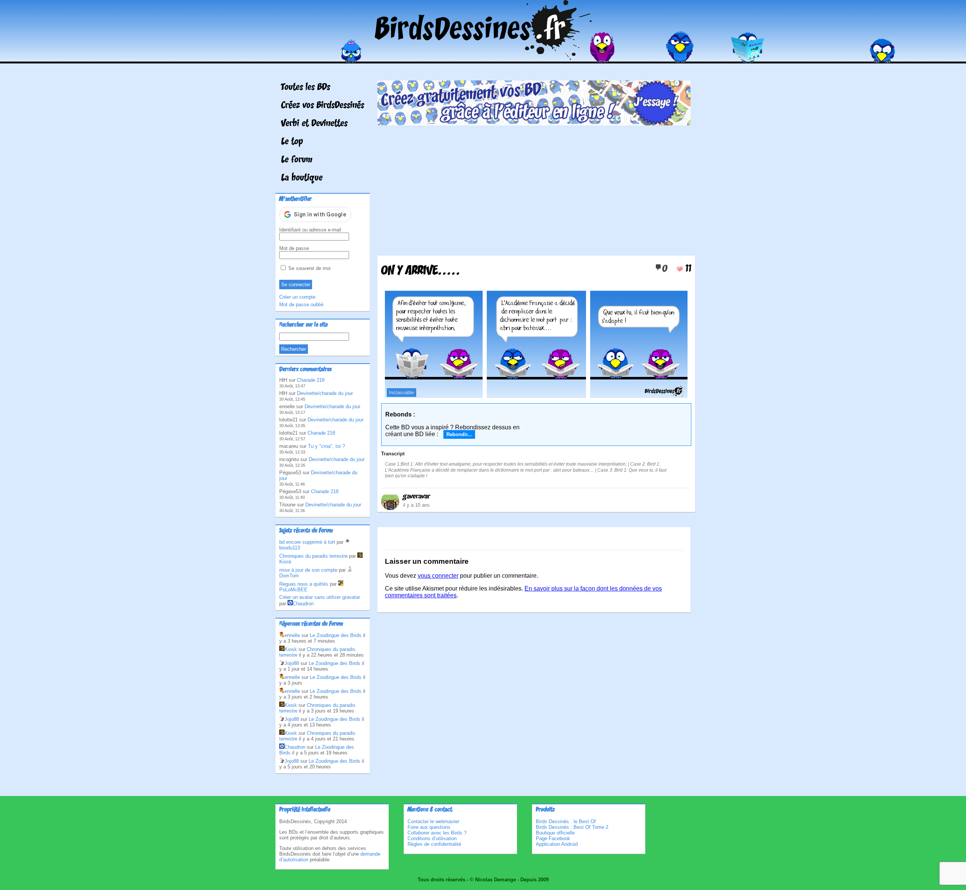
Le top (292, 142)
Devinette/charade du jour (325, 393)
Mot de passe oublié (301, 304)
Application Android (557, 844)
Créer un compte (297, 297)
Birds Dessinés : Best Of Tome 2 (572, 827)
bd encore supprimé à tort (307, 542)
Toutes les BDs (305, 87)
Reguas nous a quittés (303, 584)
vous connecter (438, 575)
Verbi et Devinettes (314, 124)
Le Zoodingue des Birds (335, 635)
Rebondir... (459, 434)
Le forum (296, 160)
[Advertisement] (534, 188)
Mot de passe (294, 248)
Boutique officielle (555, 833)
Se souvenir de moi (309, 268)
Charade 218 (311, 380)
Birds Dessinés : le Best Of (566, 821)
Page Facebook (553, 838)
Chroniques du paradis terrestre (313, 556)
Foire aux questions (429, 827)
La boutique (302, 178)
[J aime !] (680, 269)
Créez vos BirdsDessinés (322, 105)
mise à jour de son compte (308, 570)
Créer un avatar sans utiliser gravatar (319, 597)
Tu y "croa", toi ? (326, 446)
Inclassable (401, 392)
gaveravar (416, 496)
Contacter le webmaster (433, 821)
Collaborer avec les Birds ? (437, 833)
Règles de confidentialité (434, 844)
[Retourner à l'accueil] (483, 58)
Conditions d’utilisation (432, 838)
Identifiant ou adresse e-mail (310, 230)
